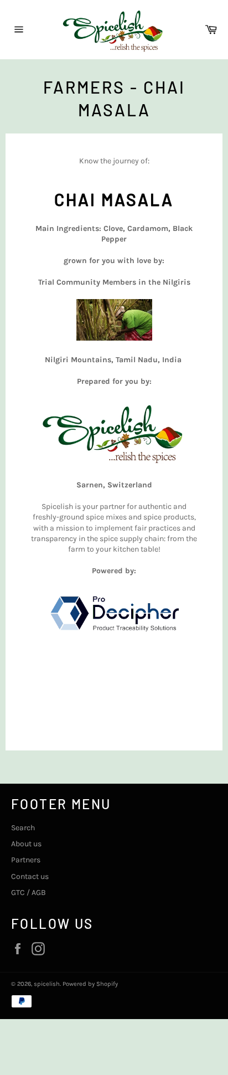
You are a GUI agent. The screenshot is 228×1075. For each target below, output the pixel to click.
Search (23, 827)
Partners (25, 860)
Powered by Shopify (90, 983)
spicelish (47, 983)
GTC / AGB (28, 892)
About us (26, 843)
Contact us (30, 876)
